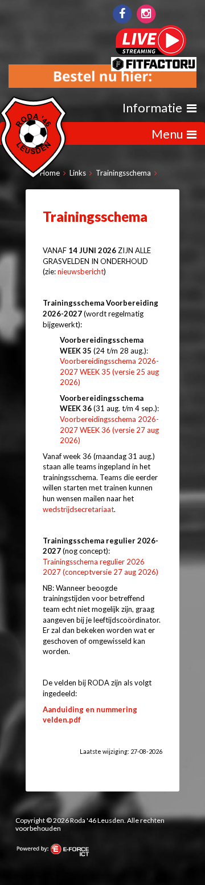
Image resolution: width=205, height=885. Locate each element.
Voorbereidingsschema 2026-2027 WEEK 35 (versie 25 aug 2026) (109, 371)
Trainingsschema (123, 172)
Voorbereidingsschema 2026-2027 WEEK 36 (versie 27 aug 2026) (109, 430)
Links (77, 172)
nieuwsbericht (81, 271)
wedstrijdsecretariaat (78, 509)
